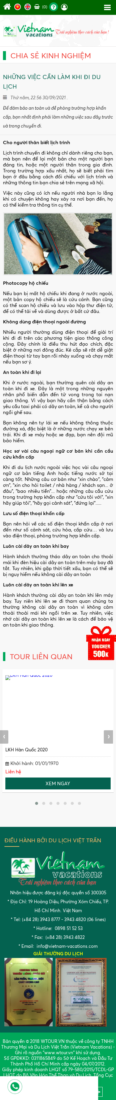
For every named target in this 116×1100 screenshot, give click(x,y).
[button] (36, 803)
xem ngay (58, 783)
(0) (44, 6)
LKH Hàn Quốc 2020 (26, 750)
